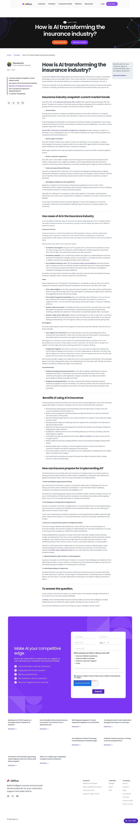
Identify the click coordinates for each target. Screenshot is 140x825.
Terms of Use (128, 804)
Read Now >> (12, 729)
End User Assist (89, 790)
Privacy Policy (128, 800)
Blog (124, 790)
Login (103, 4)
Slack (111, 787)
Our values (127, 794)
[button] (42, 4)
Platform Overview (90, 783)
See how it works (79, 42)
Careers (126, 787)
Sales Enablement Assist (92, 787)
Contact (126, 797)
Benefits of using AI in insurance (20, 86)
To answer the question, (17, 94)
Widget (111, 783)
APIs (110, 790)
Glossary (17, 55)
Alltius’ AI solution (86, 436)
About (125, 783)
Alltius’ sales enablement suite (61, 550)
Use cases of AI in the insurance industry (23, 83)
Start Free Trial (59, 42)
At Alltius (45, 600)
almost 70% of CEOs (58, 77)
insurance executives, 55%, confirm (69, 102)
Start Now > (112, 4)
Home (9, 55)
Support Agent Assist (91, 794)
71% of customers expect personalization (81, 263)
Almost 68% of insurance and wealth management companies (64, 130)
